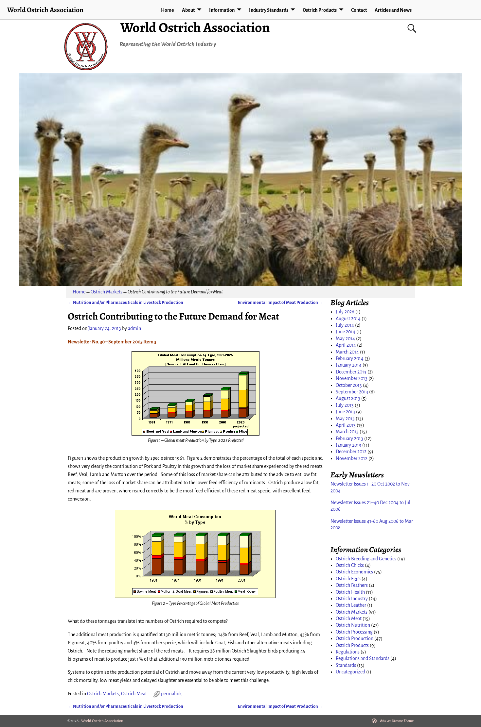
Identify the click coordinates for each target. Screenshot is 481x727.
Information (222, 10)
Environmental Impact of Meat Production (280, 302)
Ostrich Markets (106, 291)
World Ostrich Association (195, 27)
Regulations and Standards (362, 658)
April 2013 (346, 425)
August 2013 (348, 398)
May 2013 (345, 418)
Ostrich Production (354, 638)
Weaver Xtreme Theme (397, 721)
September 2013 (352, 391)
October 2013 (349, 385)
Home (167, 10)
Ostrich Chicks (350, 565)
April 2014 (346, 345)
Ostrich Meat (134, 693)
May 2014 (345, 338)
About (188, 10)
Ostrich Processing (354, 632)
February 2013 (349, 438)
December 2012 (351, 451)
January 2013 (348, 445)
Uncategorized (350, 671)
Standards (346, 665)
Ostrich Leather (351, 605)
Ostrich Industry (352, 598)
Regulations (348, 651)
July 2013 (345, 405)
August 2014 (348, 318)
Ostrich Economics (354, 571)
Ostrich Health (350, 592)
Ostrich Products (320, 10)
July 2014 (345, 325)
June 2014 (345, 331)
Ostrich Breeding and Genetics (366, 558)
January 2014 (349, 365)
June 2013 (345, 411)
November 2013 (351, 378)
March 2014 (347, 352)
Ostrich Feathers (352, 585)
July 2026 (345, 311)
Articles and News (393, 10)
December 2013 (351, 371)
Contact (359, 10)
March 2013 (347, 431)
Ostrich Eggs (348, 578)
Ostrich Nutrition (353, 625)
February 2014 (350, 358)
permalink (171, 693)
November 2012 (351, 458)
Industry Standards (268, 10)
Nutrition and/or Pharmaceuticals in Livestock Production (125, 302)
